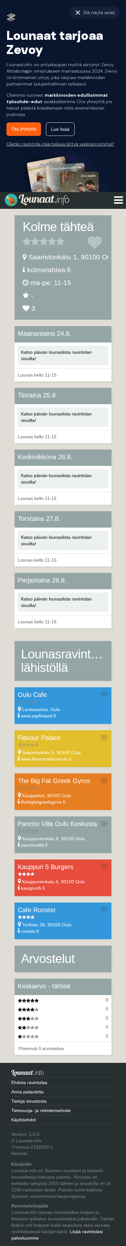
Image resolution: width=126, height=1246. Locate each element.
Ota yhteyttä (23, 128)
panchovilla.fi (34, 845)
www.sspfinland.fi (38, 715)
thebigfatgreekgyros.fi (43, 802)
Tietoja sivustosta (29, 1101)
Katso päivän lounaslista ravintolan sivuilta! (56, 355)
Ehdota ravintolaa (29, 1082)
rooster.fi (30, 931)
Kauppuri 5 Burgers (45, 866)
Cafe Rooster (37, 909)
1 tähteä (27, 241)
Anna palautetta (27, 1091)
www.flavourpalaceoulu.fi (46, 758)
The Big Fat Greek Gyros (54, 780)
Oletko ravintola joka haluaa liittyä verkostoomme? (60, 144)
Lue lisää (60, 129)
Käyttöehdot (23, 1119)
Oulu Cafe (32, 694)
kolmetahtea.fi (49, 269)
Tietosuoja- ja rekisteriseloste (41, 1110)
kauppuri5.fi (33, 888)
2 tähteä (31, 241)
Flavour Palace (39, 737)
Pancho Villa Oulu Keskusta (57, 823)
